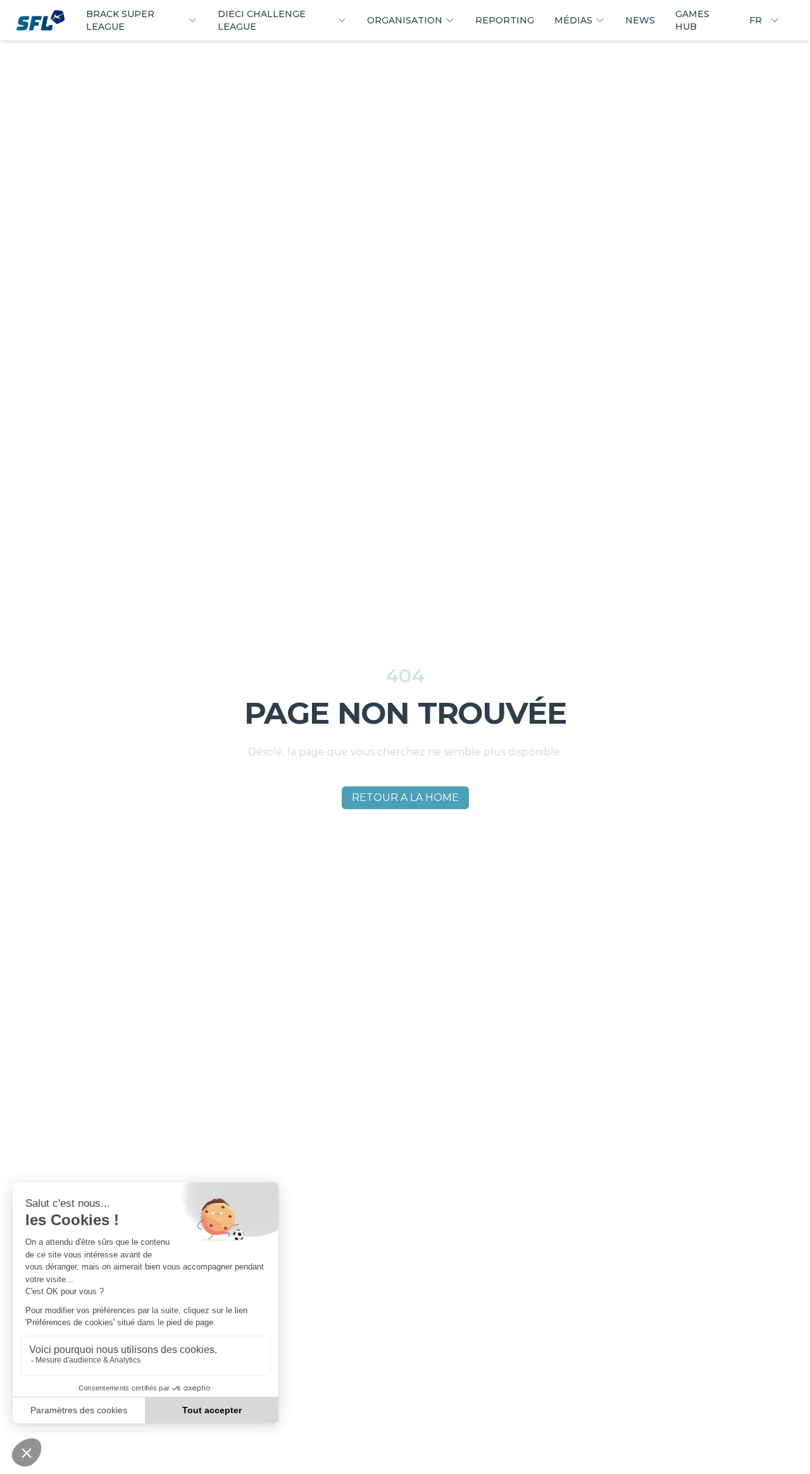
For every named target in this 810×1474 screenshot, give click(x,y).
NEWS (640, 20)
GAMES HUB (692, 20)
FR (755, 20)
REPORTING (504, 20)
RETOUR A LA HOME (405, 797)
